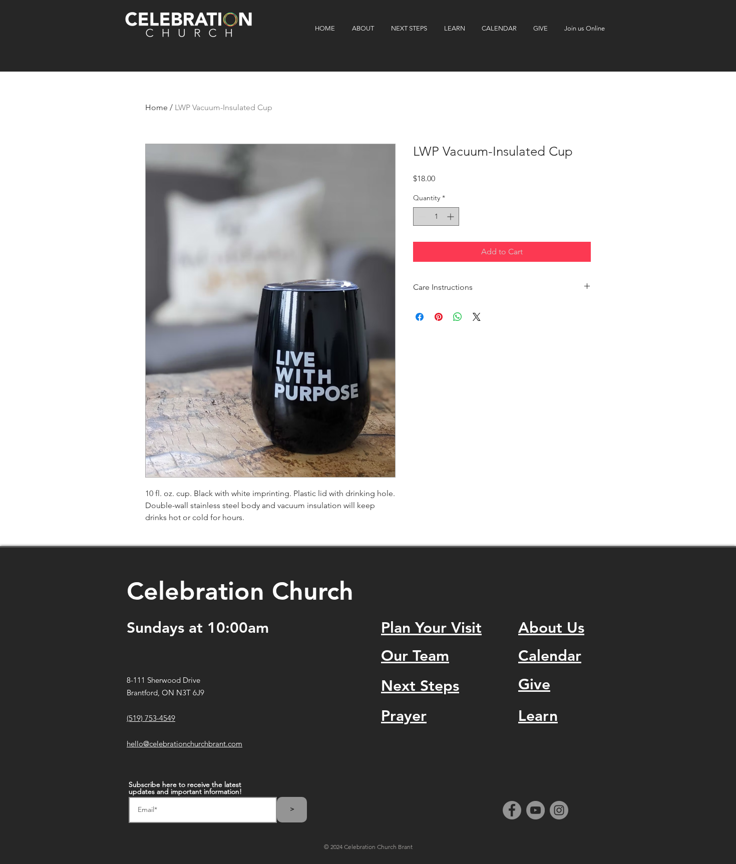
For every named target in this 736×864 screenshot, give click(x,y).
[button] (363, 28)
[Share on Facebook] (420, 317)
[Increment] (451, 216)
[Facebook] (512, 810)
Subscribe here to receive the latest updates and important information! (185, 788)
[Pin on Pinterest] (439, 317)
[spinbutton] (436, 216)
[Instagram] (559, 810)
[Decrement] (421, 216)
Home (156, 107)
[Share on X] (477, 317)
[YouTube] (535, 810)
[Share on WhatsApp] (458, 317)
